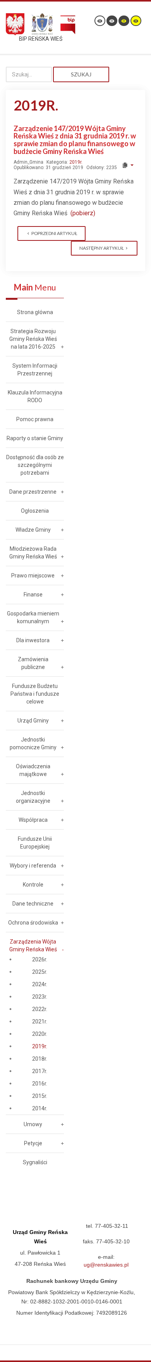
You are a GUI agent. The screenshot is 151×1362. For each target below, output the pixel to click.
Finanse (33, 594)
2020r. (39, 1034)
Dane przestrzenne (33, 492)
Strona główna (35, 312)
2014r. (39, 1108)
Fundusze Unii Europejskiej (35, 843)
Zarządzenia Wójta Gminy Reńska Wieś (33, 945)
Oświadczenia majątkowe (33, 770)
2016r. (39, 1083)
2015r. (39, 1096)
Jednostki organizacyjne (33, 797)
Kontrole (33, 884)
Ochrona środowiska (33, 923)
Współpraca (33, 820)
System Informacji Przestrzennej (34, 370)
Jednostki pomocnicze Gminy (33, 743)
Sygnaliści (35, 1162)
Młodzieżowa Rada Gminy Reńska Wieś (33, 553)
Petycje (33, 1143)
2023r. (39, 997)
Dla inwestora (33, 640)
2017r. (39, 1071)
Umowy (33, 1124)
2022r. (39, 1009)
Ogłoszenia (35, 511)
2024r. (39, 984)
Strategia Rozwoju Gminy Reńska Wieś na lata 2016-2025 (33, 339)
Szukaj (81, 74)
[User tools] (127, 165)
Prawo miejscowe (33, 575)
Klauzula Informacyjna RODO (35, 396)
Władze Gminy (33, 530)
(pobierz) (82, 213)
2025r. (39, 972)
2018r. (39, 1059)
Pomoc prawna (34, 419)
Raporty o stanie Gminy (35, 438)
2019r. (75, 162)
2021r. (39, 1021)
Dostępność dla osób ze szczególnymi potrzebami (35, 465)
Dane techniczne (32, 904)
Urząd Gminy (33, 720)
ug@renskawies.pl (106, 1265)
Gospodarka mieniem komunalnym (33, 617)
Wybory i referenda (33, 865)
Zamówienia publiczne (33, 663)
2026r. (39, 959)
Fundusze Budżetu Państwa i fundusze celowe (34, 694)
